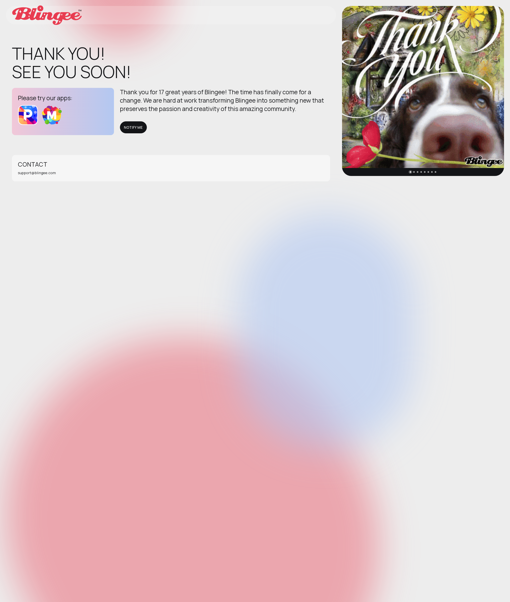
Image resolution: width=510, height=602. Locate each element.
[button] (410, 172)
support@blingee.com (37, 172)
